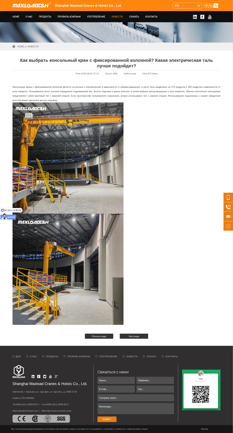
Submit (107, 419)
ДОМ (17, 356)
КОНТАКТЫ (151, 16)
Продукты (45, 16)
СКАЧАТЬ (134, 16)
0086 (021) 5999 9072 (27, 404)
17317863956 (27, 398)
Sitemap (204, 429)
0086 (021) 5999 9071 (57, 404)
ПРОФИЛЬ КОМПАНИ (69, 16)
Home (20, 46)
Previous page (99, 336)
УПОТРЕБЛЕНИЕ (96, 16)
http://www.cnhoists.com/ (59, 410)
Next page (134, 336)
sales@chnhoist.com (27, 410)
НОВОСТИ (117, 16)
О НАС (29, 16)
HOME (16, 16)
